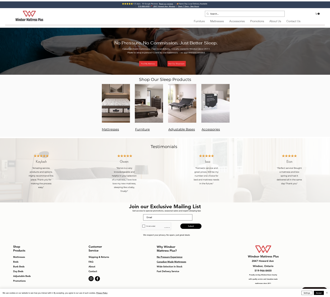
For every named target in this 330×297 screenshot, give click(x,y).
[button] (317, 14)
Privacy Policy (102, 293)
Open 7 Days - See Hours (188, 6)
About (92, 266)
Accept (319, 293)
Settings (307, 293)
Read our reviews (166, 4)
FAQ (91, 261)
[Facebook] (97, 278)
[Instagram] (91, 278)
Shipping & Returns (99, 257)
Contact (93, 271)
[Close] (326, 293)
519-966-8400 (144, 6)
